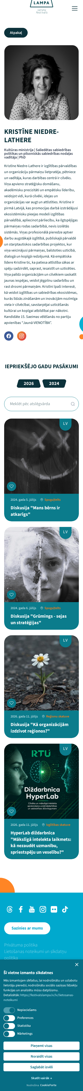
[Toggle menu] (74, 8)
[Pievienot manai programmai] (11, 486)
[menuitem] (41, 945)
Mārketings (25, 1033)
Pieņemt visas (41, 1045)
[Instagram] (21, 336)
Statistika (24, 1025)
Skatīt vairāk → (41, 1078)
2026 (29, 383)
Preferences (25, 1018)
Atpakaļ (16, 32)
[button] (77, 964)
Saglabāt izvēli (41, 1067)
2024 (54, 383)
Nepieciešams (26, 1010)
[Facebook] (8, 336)
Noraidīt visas (41, 1056)
